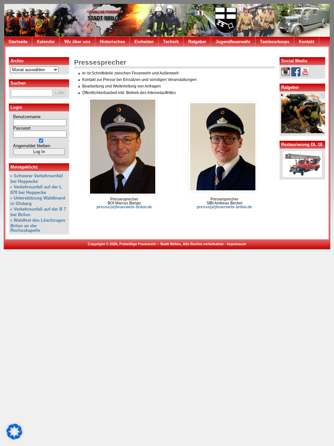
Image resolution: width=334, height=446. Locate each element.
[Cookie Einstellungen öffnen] (14, 438)
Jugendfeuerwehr (233, 41)
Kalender (46, 41)
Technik (171, 41)
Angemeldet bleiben (31, 146)
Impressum (236, 244)
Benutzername (26, 117)
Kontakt (306, 41)
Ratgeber (197, 41)
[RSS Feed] (321, 52)
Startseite (17, 41)
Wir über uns (77, 41)
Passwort (22, 128)
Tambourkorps (274, 41)
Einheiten (144, 41)
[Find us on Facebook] (312, 52)
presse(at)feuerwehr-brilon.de (124, 207)
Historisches (112, 41)
